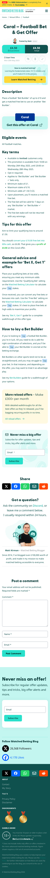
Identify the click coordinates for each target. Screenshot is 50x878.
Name (8, 634)
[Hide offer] (28, 58)
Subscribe (14, 461)
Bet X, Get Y (15, 315)
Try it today (20, 5)
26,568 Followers (21, 748)
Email (7, 644)
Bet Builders (15, 377)
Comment (7, 597)
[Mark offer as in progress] (35, 58)
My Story (6, 788)
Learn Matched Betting (23, 79)
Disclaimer (7, 802)
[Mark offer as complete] (42, 58)
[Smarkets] (29, 11)
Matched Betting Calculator (22, 284)
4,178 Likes (17, 757)
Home (4, 17)
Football (26, 17)
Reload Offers (15, 17)
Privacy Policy (8, 798)
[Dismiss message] (47, 3)
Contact (5, 784)
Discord (38, 505)
